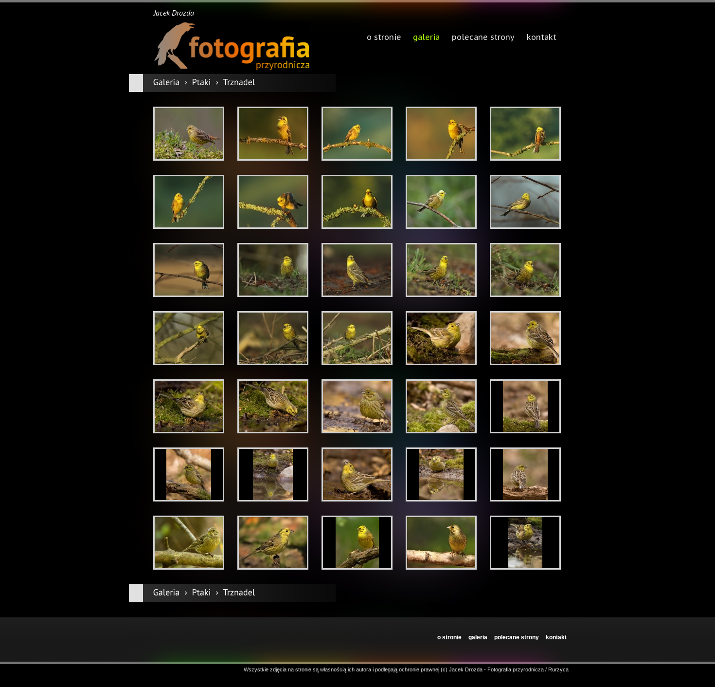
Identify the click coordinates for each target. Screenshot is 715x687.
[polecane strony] (483, 38)
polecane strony (516, 637)
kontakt (556, 637)
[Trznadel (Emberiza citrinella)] (188, 134)
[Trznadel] (239, 82)
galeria (426, 38)
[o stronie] (383, 38)
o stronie (449, 637)
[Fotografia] (231, 46)
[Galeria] (166, 82)
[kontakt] (541, 38)
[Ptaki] (201, 82)
